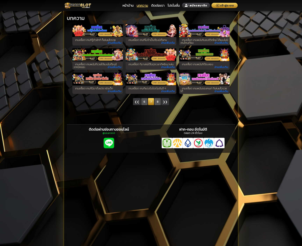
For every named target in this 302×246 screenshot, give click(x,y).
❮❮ (137, 102)
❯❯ (165, 102)
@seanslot (109, 133)
